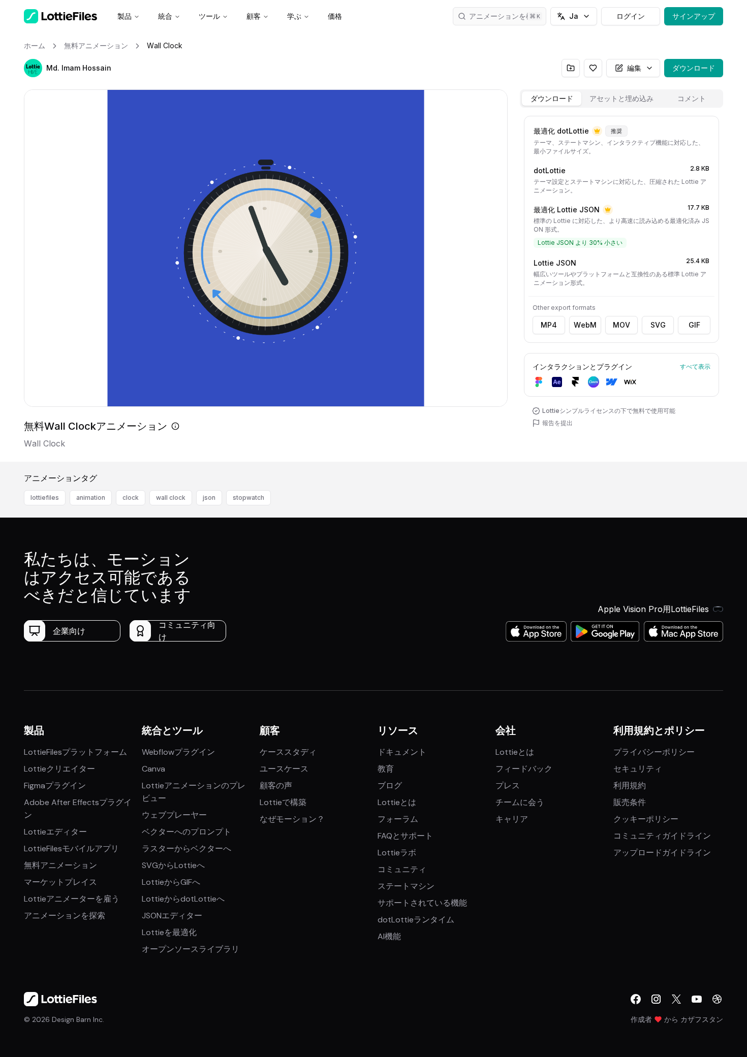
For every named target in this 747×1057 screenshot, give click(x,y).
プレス (507, 785)
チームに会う (519, 802)
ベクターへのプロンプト (186, 831)
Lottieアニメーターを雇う (71, 898)
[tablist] (621, 98)
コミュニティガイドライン (662, 835)
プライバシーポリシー (654, 752)
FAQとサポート (405, 835)
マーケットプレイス (60, 882)
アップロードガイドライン (662, 852)
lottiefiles (44, 497)
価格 (335, 16)
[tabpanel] (621, 287)
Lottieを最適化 (169, 932)
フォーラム (398, 819)
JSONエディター (172, 915)
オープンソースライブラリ (190, 949)
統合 (165, 16)
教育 (386, 768)
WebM (585, 325)
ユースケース (284, 768)
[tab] (551, 98)
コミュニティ (402, 869)
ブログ (390, 785)
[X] (676, 999)
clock (130, 497)
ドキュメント (402, 752)
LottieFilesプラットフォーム (75, 752)
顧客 (253, 16)
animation (90, 497)
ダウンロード (693, 67)
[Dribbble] (717, 999)
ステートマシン (406, 886)
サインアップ (693, 16)
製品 (124, 16)
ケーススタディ (288, 752)
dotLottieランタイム (416, 919)
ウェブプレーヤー (174, 815)
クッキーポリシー (645, 819)
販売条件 (629, 802)
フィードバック (523, 768)
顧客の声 (276, 785)
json (209, 497)
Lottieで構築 (283, 802)
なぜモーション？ (292, 819)
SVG (658, 325)
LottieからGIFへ (171, 882)
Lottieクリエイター (59, 768)
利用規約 (629, 785)
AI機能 (389, 936)
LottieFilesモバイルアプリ (71, 848)
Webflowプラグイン (178, 752)
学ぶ (294, 16)
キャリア (511, 819)
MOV (621, 325)
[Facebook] (636, 999)
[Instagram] (656, 999)
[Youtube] (697, 999)
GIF (694, 325)
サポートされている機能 (422, 903)
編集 (634, 67)
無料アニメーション (60, 865)
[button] (33, 68)
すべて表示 (695, 366)
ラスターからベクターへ (186, 848)
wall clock (170, 497)
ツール (209, 16)
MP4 (549, 325)
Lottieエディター (55, 831)
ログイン (630, 16)
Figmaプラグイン (55, 785)
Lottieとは (397, 802)
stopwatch (248, 497)
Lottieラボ (397, 852)
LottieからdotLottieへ (183, 898)
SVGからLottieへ (173, 865)
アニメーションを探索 (64, 915)
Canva (153, 768)
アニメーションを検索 (504, 16)
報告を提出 (557, 423)
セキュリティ (637, 768)
